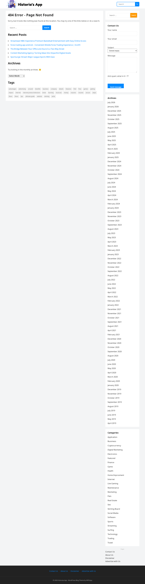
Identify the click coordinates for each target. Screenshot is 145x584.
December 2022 (114, 258)
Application (112, 437)
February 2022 (114, 301)
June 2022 (112, 284)
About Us (109, 555)
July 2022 (111, 279)
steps (94, 93)
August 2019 (113, 406)
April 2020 (112, 372)
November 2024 (114, 166)
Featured (111, 458)
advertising (22, 89)
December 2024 (114, 161)
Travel (110, 542)
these (16, 96)
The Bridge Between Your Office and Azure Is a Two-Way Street (37, 49)
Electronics (112, 454)
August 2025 (113, 127)
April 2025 (112, 144)
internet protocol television (31, 93)
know (44, 93)
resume (80, 93)
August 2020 (113, 355)
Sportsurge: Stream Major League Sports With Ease (33, 57)
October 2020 (113, 347)
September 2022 (115, 271)
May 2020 (112, 368)
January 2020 (113, 385)
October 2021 (113, 318)
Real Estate (112, 500)
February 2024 (114, 203)
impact (11, 93)
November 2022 (114, 263)
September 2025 (115, 123)
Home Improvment (116, 475)
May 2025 (112, 140)
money (66, 93)
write (53, 96)
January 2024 (113, 208)
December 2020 (114, 339)
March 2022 (113, 296)
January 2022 (113, 305)
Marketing (112, 492)
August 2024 (113, 178)
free (80, 89)
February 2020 (114, 381)
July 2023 (111, 233)
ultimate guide (30, 96)
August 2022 (113, 275)
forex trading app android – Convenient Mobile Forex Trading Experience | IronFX (45, 45)
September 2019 (115, 402)
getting (92, 89)
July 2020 (111, 360)
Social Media (113, 513)
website (39, 96)
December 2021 (114, 309)
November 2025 (114, 115)
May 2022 (112, 288)
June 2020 (112, 364)
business (45, 89)
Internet (18, 93)
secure (88, 93)
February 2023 (114, 250)
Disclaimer (109, 558)
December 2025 (114, 111)
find (75, 89)
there (10, 96)
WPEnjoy (89, 580)
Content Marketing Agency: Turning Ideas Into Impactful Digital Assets (41, 53)
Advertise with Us (112, 561)
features (68, 89)
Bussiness (112, 441)
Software (111, 517)
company (54, 89)
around (30, 89)
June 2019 (112, 415)
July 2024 (111, 182)
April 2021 (112, 330)
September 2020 (115, 351)
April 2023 (112, 242)
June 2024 (112, 187)
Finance (111, 462)
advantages (12, 89)
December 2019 (114, 389)
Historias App (62, 580)
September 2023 (115, 225)
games (86, 89)
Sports (110, 521)
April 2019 (112, 423)
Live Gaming (113, 483)
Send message (115, 87)
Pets (109, 496)
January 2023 (113, 254)
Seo (109, 504)
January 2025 (113, 157)
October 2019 (113, 398)
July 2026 (111, 102)
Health (110, 471)
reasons (73, 93)
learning (50, 93)
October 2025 (113, 119)
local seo (59, 93)
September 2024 (115, 174)
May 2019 (112, 419)
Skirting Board (114, 509)
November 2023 (114, 216)
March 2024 (113, 199)
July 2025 (111, 132)
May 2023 (112, 237)
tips (22, 96)
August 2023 (113, 229)
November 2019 (114, 393)
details (61, 89)
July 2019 (111, 410)
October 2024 (113, 170)
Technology (112, 534)
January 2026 (113, 106)
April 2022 (112, 292)
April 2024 (112, 195)
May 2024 (112, 191)
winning (46, 96)
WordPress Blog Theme (76, 580)
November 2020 (114, 343)
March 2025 (113, 149)
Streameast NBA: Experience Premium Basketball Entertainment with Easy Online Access (48, 41)
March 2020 (113, 377)
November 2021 (114, 313)
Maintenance (113, 488)
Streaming (112, 525)
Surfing (111, 530)
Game (110, 466)
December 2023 (114, 212)
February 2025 (114, 153)
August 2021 (113, 326)
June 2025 (112, 136)
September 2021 (115, 322)
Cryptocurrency (114, 445)
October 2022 (113, 267)
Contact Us (110, 551)
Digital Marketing (115, 450)
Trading (111, 538)
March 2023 (113, 246)
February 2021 (114, 334)
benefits (37, 89)
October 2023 (113, 220)
